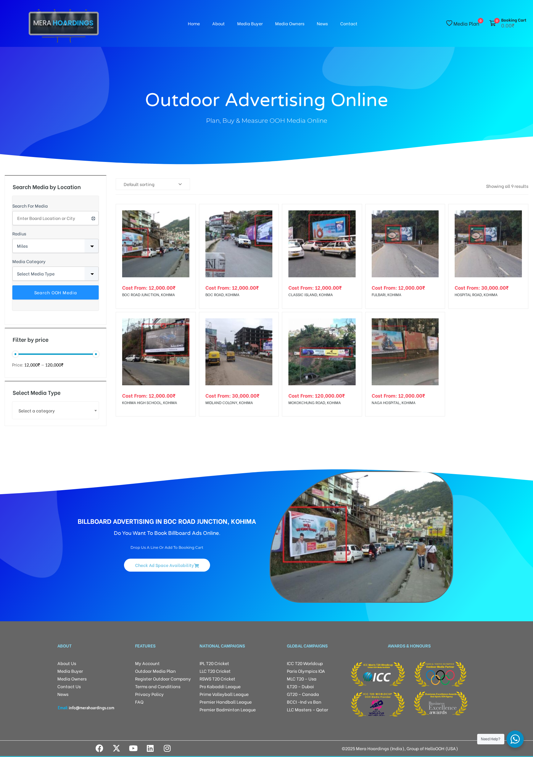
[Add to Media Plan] (186, 213)
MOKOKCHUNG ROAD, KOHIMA (314, 402)
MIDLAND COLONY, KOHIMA (229, 402)
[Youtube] (133, 748)
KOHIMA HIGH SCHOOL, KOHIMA (149, 402)
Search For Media (30, 205)
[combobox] (55, 410)
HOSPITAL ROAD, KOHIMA (476, 294)
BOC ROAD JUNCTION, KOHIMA (148, 294)
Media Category (29, 261)
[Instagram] (167, 748)
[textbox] (55, 411)
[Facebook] (99, 748)
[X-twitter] (116, 748)
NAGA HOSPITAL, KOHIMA (393, 402)
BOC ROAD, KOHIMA (222, 294)
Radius (19, 233)
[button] (167, 565)
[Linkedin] (150, 748)
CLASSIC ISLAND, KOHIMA (310, 294)
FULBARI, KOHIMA (386, 294)
